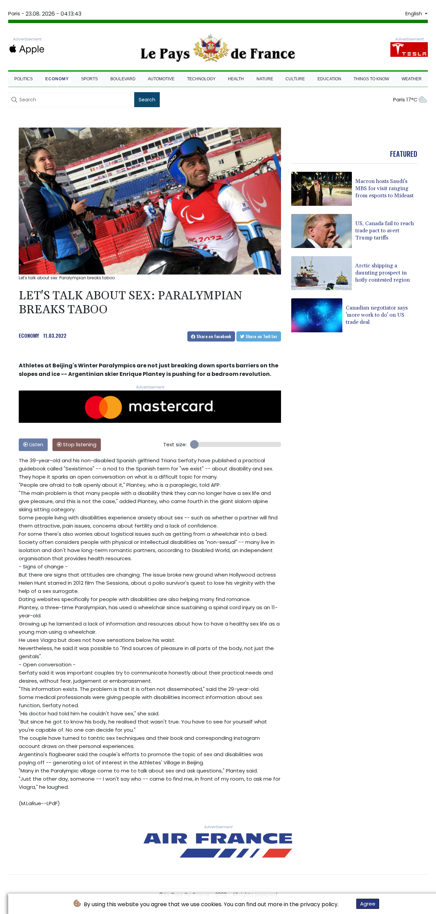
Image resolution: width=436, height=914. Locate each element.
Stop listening (79, 444)
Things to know (371, 79)
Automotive (161, 79)
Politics (23, 79)
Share (213, 336)
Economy (57, 79)
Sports (89, 79)
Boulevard (123, 79)
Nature (264, 79)
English (414, 13)
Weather (412, 79)
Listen (35, 444)
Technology (201, 79)
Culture (295, 79)
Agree (367, 903)
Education (329, 79)
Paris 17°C (405, 99)
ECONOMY (29, 335)
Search (147, 99)
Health (236, 79)
